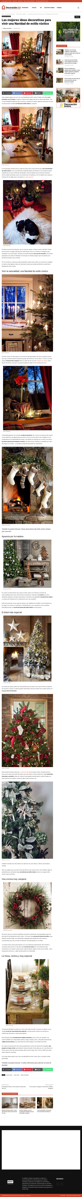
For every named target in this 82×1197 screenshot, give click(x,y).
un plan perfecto (28, 177)
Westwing (7, 164)
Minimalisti (9, 589)
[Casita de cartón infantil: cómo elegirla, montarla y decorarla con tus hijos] (59, 61)
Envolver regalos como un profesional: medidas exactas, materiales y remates (26, 1112)
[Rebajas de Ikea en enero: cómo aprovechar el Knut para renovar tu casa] (10, 1102)
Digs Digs (11, 1025)
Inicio (3, 14)
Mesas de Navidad (25, 1075)
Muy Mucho (7, 859)
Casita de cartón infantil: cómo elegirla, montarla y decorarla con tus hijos (71, 61)
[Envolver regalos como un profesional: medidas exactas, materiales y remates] (27, 1102)
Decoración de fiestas (10, 14)
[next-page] (5, 1117)
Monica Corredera (7, 28)
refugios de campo (41, 360)
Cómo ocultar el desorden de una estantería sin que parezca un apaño (72, 80)
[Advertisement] (41, 1150)
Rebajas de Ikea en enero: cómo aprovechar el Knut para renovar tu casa (9, 1112)
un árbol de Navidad (25, 772)
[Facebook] (77, 1)
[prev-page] (3, 1117)
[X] (79, 1)
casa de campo (9, 1075)
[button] (78, 8)
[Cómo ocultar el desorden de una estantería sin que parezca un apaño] (59, 80)
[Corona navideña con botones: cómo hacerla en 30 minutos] (45, 1102)
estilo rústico (16, 1075)
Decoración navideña (21, 14)
